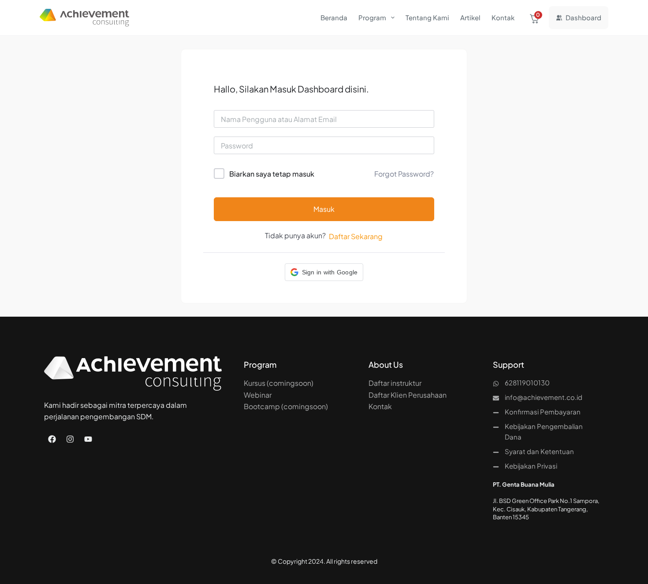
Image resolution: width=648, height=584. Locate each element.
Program (372, 17)
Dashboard (583, 17)
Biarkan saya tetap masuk (271, 173)
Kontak (503, 17)
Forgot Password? (404, 173)
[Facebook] (52, 439)
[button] (324, 272)
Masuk (324, 209)
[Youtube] (88, 439)
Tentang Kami (427, 17)
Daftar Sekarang (356, 236)
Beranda (333, 17)
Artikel (470, 17)
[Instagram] (70, 439)
